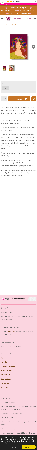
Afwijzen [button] (14, 447)
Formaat (4, 84)
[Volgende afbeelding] (33, 47)
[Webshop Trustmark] (18, 299)
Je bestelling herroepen (8, 366)
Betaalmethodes (6, 374)
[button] (4, 68)
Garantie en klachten (7, 370)
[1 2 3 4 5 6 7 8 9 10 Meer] (4, 98)
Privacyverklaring (6, 378)
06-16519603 (11, 331)
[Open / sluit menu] (2, 18)
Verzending (4, 362)
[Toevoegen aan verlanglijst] (33, 98)
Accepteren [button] (28, 447)
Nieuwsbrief (4, 387)
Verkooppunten (5, 383)
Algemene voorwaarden (8, 358)
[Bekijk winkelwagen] (35, 18)
